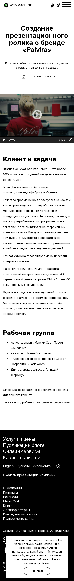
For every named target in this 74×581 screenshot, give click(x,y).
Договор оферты (16, 510)
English (8, 466)
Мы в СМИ (11, 501)
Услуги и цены (19, 439)
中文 (57, 466)
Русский (23, 466)
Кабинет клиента (22, 458)
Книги (7, 506)
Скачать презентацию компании (29, 475)
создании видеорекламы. (53, 402)
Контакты (10, 492)
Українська (42, 466)
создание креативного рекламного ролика (38, 390)
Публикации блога (23, 445)
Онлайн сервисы (21, 451)
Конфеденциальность (20, 514)
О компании (12, 488)
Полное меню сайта (18, 519)
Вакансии (10, 497)
